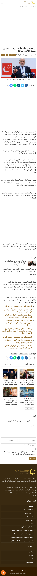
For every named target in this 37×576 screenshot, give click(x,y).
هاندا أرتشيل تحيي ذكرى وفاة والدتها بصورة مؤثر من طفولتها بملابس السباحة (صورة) (18, 323)
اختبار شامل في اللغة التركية (27, 527)
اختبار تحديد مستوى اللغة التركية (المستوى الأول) (21, 530)
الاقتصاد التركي (29, 388)
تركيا (16, 370)
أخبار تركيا (31, 506)
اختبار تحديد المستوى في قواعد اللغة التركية (22, 534)
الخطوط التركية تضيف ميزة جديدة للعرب (17, 306)
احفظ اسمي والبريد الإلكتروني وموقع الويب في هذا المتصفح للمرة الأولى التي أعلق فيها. (19, 453)
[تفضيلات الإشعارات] (3, 572)
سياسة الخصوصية (29, 562)
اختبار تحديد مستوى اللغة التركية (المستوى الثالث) (21, 537)
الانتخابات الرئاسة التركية (23, 353)
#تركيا (31, 353)
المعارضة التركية (14, 353)
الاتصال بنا (31, 559)
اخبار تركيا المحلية (28, 509)
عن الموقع (31, 552)
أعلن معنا (31, 555)
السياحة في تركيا (29, 520)
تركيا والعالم (30, 370)
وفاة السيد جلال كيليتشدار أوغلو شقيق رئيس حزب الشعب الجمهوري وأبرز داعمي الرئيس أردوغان (17, 331)
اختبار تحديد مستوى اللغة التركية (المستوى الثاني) (21, 540)
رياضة (32, 523)
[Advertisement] (18, 27)
